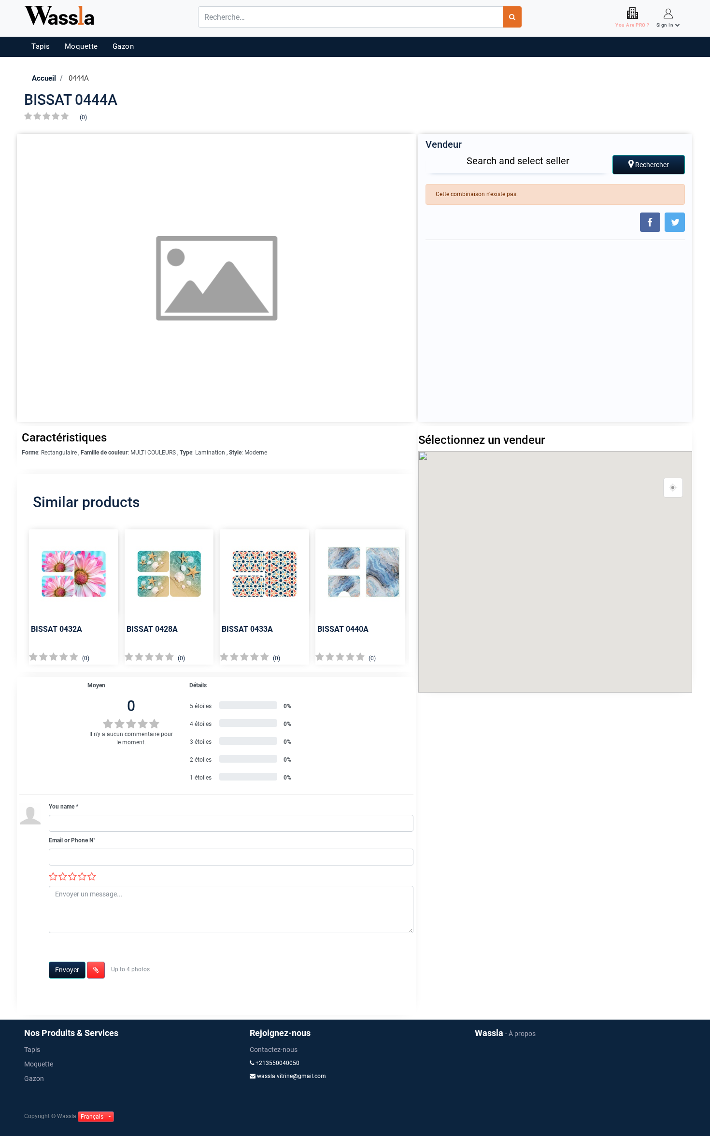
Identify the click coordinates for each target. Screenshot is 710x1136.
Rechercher (651, 165)
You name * (63, 806)
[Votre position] (673, 488)
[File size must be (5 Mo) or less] (96, 970)
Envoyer (67, 970)
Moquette (81, 46)
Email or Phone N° (72, 840)
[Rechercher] (512, 17)
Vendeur (444, 144)
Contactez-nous (274, 1049)
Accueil (44, 78)
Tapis (40, 46)
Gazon (123, 46)
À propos (522, 1033)
